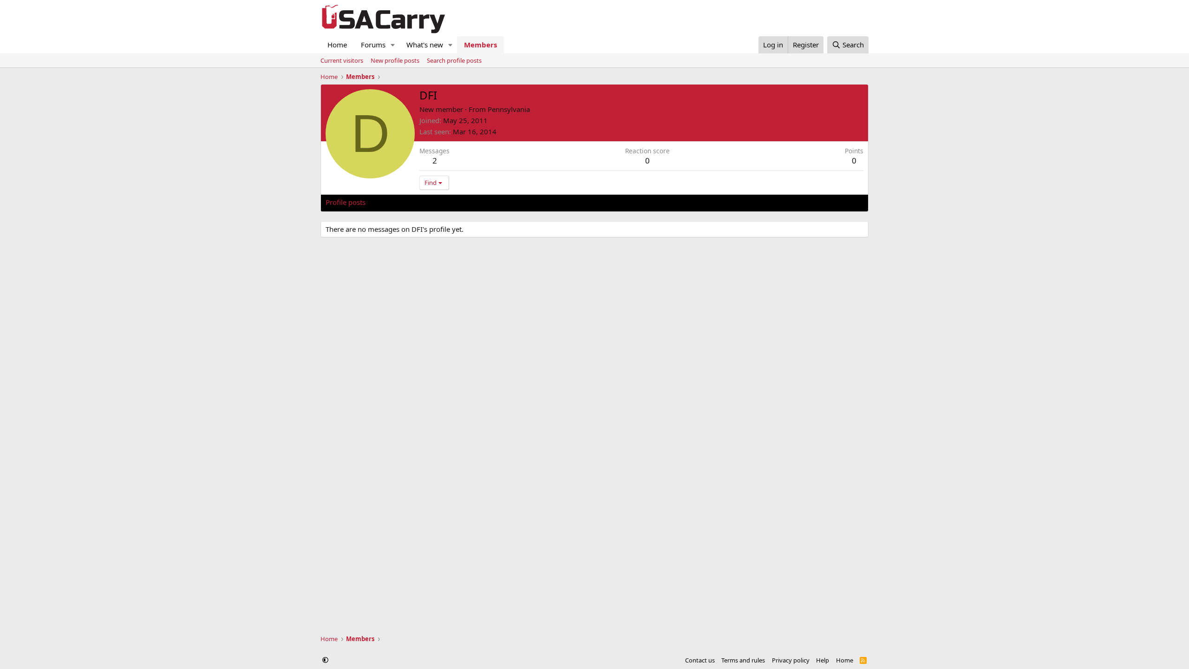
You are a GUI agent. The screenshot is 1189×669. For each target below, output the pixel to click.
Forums (373, 44)
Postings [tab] (441, 202)
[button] (392, 44)
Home (337, 44)
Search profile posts (454, 60)
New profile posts (395, 60)
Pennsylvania (509, 109)
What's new (424, 44)
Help (822, 660)
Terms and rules (743, 660)
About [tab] (474, 202)
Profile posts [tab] (346, 202)
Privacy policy (791, 660)
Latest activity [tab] (396, 202)
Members (480, 44)
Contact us (700, 660)
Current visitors (341, 60)
